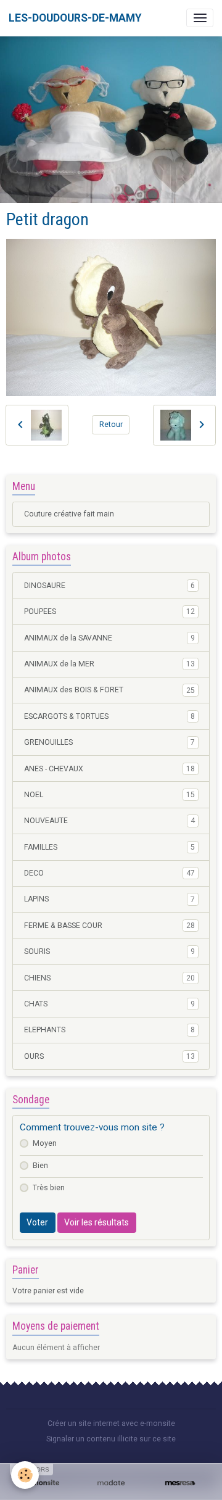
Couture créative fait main (69, 514)
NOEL (109, 794)
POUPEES (109, 611)
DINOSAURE (109, 585)
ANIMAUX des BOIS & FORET (109, 690)
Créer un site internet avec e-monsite (111, 1423)
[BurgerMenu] (199, 18)
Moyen (45, 1143)
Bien (40, 1165)
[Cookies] (25, 1475)
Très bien (49, 1187)
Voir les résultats (96, 1222)
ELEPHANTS (109, 1030)
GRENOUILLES (109, 742)
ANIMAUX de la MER (109, 664)
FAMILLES (109, 847)
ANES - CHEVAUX (109, 769)
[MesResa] (180, 1483)
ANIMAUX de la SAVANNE (109, 638)
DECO (109, 873)
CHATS (109, 1004)
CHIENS (109, 978)
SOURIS (109, 951)
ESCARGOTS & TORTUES (109, 716)
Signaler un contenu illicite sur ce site (111, 1439)
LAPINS (109, 899)
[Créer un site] (42, 1483)
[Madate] (111, 1483)
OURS (109, 1056)
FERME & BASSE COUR (109, 925)
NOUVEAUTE (109, 820)
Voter (37, 1222)
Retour (111, 424)
